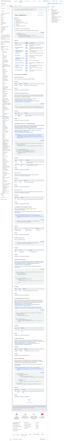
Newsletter (37, 425)
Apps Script (3, 3)
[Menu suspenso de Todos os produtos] (31, 1)
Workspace (8, 1)
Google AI (42, 434)
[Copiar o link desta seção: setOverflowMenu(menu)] (25, 358)
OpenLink (18, 302)
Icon (33, 53)
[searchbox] (6, 8)
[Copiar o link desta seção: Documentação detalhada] (28, 74)
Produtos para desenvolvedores (17, 426)
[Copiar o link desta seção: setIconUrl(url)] (23, 190)
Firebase (30, 434)
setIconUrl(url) (17, 55)
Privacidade (20, 439)
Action (20, 130)
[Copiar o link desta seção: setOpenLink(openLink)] (25, 338)
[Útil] (42, 13)
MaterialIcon (22, 251)
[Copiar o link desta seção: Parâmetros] (19, 81)
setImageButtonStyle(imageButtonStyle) (19, 58)
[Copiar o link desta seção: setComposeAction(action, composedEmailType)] (36, 123)
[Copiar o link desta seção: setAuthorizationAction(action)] (30, 93)
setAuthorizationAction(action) (33, 100)
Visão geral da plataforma (16, 425)
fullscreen (61, 3)
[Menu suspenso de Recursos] (37, 1)
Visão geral (2, 5)
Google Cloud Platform (36, 434)
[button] (5, 14)
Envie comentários (40, 15)
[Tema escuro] (42, 32)
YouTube (37, 428)
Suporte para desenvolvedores (17, 429)
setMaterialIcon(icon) (19, 60)
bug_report (59, 3)
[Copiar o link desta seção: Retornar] (18, 88)
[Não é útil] (43, 13)
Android (22, 434)
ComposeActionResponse (19, 131)
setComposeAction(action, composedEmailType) (19, 51)
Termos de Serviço (15, 430)
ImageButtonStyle (28, 230)
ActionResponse (17, 267)
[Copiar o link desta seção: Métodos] (19, 40)
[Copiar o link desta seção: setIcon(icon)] (22, 172)
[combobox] (47, 1)
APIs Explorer (26, 428)
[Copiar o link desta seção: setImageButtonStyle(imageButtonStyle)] (33, 207)
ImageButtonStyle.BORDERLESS (20, 209)
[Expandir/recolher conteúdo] (19, 17)
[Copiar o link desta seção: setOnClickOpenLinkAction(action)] (30, 298)
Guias (7, 5)
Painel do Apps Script (27, 425)
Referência (11, 5)
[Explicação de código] (41, 32)
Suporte (20, 5)
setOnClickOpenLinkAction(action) (21, 100)
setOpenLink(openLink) (19, 67)
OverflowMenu (18, 392)
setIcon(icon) (17, 53)
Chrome (26, 434)
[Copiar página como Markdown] (30, 15)
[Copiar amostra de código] (43, 32)
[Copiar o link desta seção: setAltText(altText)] (25, 77)
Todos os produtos (23, 435)
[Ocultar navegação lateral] (10, 439)
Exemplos (15, 5)
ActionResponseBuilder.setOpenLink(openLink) (35, 308)
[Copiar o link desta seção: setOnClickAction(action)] (27, 259)
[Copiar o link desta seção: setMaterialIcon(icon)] (25, 237)
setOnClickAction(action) (19, 62)
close (62, 3)
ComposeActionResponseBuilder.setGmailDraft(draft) (24, 132)
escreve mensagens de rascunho (25, 136)
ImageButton (18, 28)
